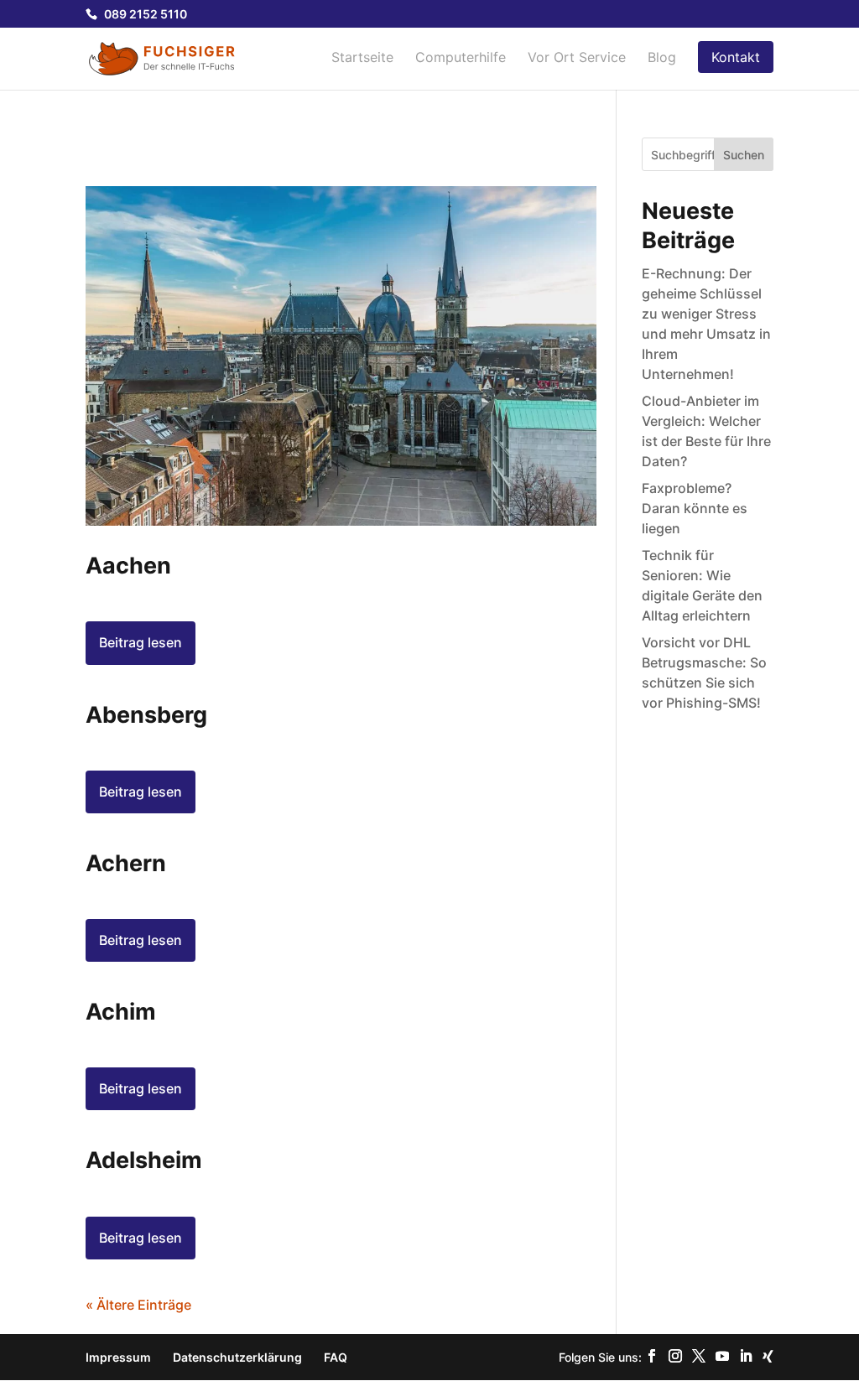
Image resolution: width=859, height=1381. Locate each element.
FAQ (335, 1357)
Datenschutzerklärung (237, 1357)
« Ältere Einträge (138, 1304)
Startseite (362, 58)
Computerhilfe (460, 58)
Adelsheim (144, 1160)
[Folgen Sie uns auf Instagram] (675, 1357)
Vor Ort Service (577, 58)
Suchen (743, 155)
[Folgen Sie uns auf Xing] (768, 1356)
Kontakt (735, 57)
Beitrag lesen (140, 642)
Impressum (118, 1357)
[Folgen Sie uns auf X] (698, 1357)
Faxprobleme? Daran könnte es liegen (694, 508)
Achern (126, 863)
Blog (662, 58)
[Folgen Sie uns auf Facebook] (652, 1357)
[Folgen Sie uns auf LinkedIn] (745, 1357)
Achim (121, 1011)
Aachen (128, 565)
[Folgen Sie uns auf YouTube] (722, 1357)
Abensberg (146, 715)
